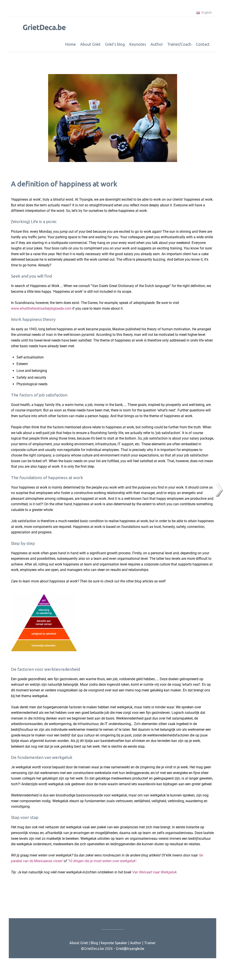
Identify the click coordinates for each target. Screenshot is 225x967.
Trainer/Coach (179, 44)
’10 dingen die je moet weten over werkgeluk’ (102, 861)
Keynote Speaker (114, 943)
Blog (94, 943)
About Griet (90, 44)
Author (157, 44)
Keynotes (137, 44)
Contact (203, 44)
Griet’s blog (115, 44)
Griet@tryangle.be (130, 949)
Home (70, 44)
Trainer (150, 943)
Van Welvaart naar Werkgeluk (154, 872)
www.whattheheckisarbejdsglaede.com (41, 308)
